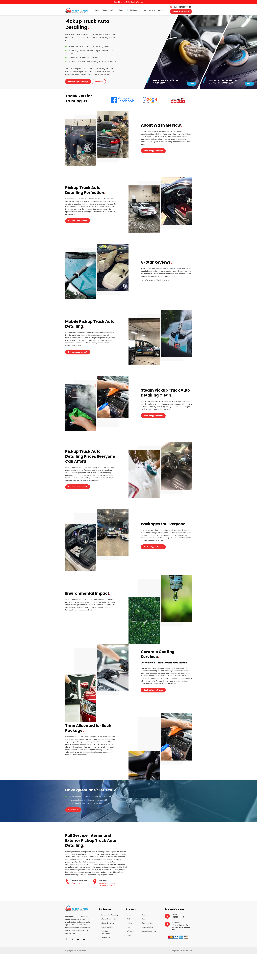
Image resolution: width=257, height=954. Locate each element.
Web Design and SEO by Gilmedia (179, 951)
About (104, 10)
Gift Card (133, 10)
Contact (161, 10)
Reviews (152, 10)
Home (97, 10)
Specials (143, 10)
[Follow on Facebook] (66, 940)
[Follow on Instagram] (72, 940)
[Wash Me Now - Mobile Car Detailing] (76, 9)
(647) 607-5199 (78, 883)
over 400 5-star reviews (172, 268)
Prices (120, 10)
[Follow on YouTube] (84, 940)
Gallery (112, 10)
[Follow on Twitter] (78, 940)
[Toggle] (143, 280)
